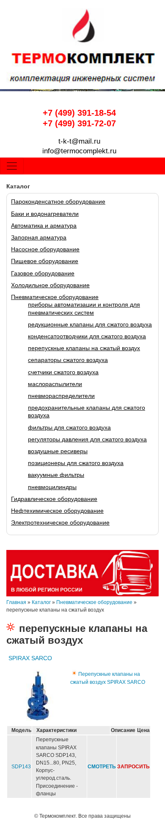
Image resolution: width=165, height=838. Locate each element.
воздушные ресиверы (58, 451)
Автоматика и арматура (44, 225)
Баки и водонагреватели (45, 213)
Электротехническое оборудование (60, 522)
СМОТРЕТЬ (102, 767)
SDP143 (21, 767)
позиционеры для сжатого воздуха (76, 463)
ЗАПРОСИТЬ (133, 767)
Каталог (41, 602)
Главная (16, 602)
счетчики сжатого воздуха (63, 372)
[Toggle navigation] (12, 166)
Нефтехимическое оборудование (57, 510)
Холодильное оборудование (50, 285)
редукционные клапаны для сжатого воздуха (90, 324)
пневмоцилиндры (52, 487)
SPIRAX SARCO (30, 658)
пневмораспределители (61, 395)
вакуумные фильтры (56, 474)
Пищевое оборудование (44, 261)
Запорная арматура (38, 237)
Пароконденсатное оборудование (58, 201)
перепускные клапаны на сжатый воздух (84, 348)
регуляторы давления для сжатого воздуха (87, 439)
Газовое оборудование (42, 273)
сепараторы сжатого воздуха (68, 359)
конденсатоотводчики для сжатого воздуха (87, 336)
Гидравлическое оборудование (54, 498)
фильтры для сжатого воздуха (69, 427)
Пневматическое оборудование (55, 297)
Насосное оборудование (45, 249)
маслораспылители (55, 384)
